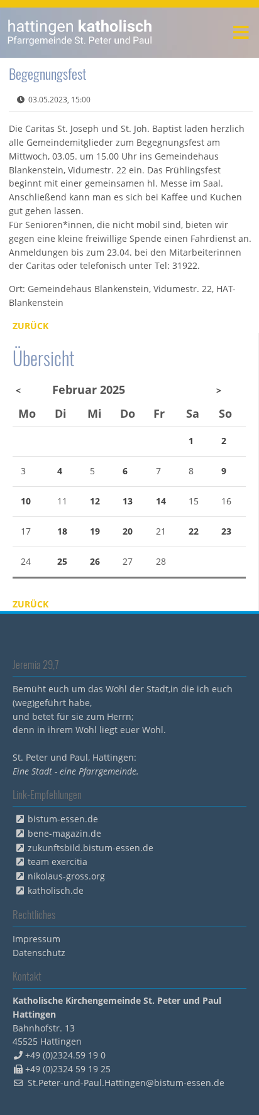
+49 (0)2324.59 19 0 (65, 1055)
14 (161, 501)
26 (95, 561)
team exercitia (57, 862)
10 (26, 501)
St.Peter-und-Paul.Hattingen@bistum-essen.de (126, 1083)
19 (95, 531)
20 (128, 531)
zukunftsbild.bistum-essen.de (90, 848)
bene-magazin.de (64, 833)
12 (95, 501)
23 (226, 531)
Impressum (36, 939)
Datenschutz (39, 953)
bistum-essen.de (63, 819)
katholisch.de (56, 890)
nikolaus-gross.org (66, 876)
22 (194, 531)
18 (62, 531)
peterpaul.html (80, 33)
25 (62, 561)
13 (128, 501)
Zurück (30, 326)
